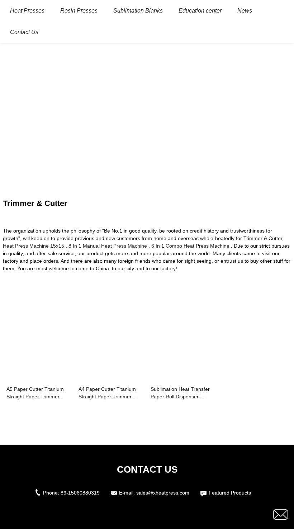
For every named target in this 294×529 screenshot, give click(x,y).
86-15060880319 (80, 493)
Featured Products (230, 493)
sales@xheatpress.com (162, 493)
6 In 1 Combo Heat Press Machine (190, 246)
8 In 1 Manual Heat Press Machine (107, 246)
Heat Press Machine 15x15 (33, 246)
